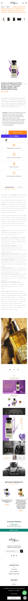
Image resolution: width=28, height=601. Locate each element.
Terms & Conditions (14, 571)
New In (8, 7)
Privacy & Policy (14, 593)
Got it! (14, 598)
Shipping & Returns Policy (14, 574)
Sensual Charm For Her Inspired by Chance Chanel (7, 501)
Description (9, 187)
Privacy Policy (14, 569)
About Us (14, 584)
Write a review (14, 530)
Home (2, 7)
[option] (3, 19)
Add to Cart (17, 132)
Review (20, 187)
